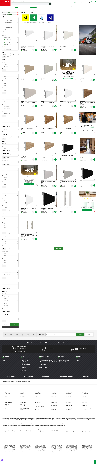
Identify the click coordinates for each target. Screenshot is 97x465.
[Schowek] (90, 3)
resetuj (8, 56)
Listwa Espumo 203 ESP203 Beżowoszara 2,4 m (68, 182)
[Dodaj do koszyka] (36, 50)
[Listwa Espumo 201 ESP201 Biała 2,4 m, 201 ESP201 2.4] (49, 33)
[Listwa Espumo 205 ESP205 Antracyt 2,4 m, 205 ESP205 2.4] (87, 146)
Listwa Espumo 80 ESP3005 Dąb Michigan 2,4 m (27, 156)
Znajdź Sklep (14, 1)
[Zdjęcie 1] (22, 101)
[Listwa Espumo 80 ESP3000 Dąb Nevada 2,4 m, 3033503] (87, 93)
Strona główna (5, 10)
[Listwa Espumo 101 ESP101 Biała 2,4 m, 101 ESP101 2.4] (29, 33)
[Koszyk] (94, 3)
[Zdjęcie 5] (35, 101)
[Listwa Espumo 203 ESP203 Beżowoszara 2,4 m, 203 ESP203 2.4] (68, 172)
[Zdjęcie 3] (29, 101)
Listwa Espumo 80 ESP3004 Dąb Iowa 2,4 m (48, 156)
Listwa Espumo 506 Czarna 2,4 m (47, 208)
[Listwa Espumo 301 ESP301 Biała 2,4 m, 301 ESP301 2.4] (49, 93)
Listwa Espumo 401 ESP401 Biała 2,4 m (67, 102)
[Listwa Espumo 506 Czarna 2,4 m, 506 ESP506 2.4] (49, 199)
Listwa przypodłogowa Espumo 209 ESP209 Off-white (67, 46)
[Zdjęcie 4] (32, 101)
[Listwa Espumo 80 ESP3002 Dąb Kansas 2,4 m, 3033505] (29, 120)
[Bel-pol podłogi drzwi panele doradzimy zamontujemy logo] (5, 3)
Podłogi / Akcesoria (16, 10)
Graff (29, 381)
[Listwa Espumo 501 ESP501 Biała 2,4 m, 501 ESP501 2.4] (29, 199)
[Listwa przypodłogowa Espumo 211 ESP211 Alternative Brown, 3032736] (29, 67)
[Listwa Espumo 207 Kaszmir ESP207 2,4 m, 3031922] (29, 93)
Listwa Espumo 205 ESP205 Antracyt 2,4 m (87, 156)
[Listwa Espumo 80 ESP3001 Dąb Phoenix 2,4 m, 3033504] (49, 120)
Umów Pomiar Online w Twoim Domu (27, 1)
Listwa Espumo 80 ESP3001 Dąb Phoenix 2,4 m (48, 129)
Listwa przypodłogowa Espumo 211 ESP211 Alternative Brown (29, 76)
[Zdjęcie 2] (26, 101)
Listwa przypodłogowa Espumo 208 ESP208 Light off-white (86, 76)
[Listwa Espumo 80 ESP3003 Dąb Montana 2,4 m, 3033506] (68, 120)
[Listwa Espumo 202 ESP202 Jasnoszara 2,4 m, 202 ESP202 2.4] (49, 172)
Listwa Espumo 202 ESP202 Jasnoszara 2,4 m (48, 182)
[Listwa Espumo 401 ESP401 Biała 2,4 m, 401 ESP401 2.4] (68, 93)
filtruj (4, 56)
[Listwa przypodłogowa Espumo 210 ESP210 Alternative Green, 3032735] (49, 67)
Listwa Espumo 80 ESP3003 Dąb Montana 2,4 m (66, 129)
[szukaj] (50, 4)
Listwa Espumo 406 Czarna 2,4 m (86, 181)
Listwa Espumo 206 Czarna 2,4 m (66, 155)
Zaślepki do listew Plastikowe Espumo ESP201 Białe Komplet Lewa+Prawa (67, 208)
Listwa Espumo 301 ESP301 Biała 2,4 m (48, 102)
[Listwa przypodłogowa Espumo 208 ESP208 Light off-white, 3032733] (87, 67)
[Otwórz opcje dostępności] (2, 460)
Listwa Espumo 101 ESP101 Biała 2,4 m (28, 46)
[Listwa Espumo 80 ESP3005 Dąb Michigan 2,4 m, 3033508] (29, 146)
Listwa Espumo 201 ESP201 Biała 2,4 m (48, 46)
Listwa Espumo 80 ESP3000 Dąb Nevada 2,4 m (87, 103)
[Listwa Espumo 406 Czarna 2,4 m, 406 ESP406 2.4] (87, 172)
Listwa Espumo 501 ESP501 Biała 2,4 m (28, 208)
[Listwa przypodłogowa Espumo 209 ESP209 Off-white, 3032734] (68, 33)
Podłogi (10, 10)
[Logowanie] (86, 3)
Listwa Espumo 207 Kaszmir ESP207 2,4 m (29, 102)
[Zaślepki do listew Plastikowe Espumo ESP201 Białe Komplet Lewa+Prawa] (68, 199)
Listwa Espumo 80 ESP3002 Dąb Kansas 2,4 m (28, 129)
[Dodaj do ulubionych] (33, 50)
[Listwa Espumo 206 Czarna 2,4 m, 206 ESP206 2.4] (68, 146)
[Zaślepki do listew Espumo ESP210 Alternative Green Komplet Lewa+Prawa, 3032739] (29, 225)
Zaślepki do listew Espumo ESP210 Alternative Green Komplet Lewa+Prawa (29, 235)
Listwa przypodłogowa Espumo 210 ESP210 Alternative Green (47, 76)
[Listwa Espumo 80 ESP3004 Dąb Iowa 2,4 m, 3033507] (49, 146)
